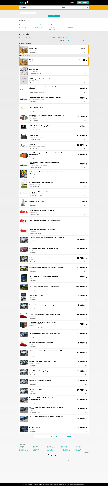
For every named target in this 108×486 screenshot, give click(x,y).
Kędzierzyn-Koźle (22, 450)
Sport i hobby (70, 460)
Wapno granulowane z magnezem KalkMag (41, 182)
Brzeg (34, 446)
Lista (84, 40)
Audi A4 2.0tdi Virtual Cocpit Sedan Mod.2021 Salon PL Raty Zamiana (46, 408)
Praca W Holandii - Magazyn (37, 107)
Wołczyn (77, 447)
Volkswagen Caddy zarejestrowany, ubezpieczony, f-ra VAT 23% (46, 351)
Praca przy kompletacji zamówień (38, 192)
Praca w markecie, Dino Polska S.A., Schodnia (42, 229)
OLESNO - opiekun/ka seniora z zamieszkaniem (42, 79)
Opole (20, 446)
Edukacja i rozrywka (62, 460)
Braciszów (78, 449)
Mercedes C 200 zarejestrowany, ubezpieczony (42, 361)
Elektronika (69, 27)
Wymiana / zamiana (23, 462)
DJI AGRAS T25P (33, 145)
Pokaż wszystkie (53, 29)
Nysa (20, 447)
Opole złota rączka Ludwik (36, 201)
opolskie (24, 444)
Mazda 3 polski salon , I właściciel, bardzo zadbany (43, 248)
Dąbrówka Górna (50, 447)
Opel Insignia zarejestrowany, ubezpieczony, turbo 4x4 (44, 333)
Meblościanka (33, 48)
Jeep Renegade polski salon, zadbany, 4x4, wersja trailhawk (46, 267)
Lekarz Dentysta (33, 69)
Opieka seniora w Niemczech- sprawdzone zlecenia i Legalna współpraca (46, 172)
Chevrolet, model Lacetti (36, 295)
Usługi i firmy (43, 460)
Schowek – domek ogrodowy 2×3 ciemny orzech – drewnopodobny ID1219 (43, 323)
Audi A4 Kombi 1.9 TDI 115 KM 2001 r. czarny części (43, 276)
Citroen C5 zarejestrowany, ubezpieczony (40, 371)
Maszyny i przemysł (52, 460)
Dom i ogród (37, 27)
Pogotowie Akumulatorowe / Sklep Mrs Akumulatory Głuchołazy (44, 163)
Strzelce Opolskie (64, 450)
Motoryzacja (22, 24)
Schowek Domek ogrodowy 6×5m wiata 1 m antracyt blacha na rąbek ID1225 (46, 153)
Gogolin (48, 449)
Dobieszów (78, 450)
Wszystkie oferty (22, 20)
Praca (68, 24)
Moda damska (38, 24)
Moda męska (36, 457)
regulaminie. (82, 484)
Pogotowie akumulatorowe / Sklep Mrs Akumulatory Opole (45, 97)
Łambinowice (50, 450)
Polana (34, 450)
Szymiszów (78, 446)
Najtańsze (70, 40)
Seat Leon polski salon (35, 389)
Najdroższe (75, 40)
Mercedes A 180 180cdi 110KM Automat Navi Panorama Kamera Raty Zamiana (45, 398)
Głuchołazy (35, 449)
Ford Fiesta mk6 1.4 (34, 427)
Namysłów (63, 447)
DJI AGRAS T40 (33, 135)
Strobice (21, 449)
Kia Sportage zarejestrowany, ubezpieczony (41, 258)
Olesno (48, 446)
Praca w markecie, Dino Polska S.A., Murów (41, 210)
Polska (20, 444)
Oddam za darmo (78, 460)
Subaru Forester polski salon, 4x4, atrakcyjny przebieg (44, 314)
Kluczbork (35, 447)
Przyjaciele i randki (33, 462)
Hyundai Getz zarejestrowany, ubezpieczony (41, 305)
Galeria (87, 40)
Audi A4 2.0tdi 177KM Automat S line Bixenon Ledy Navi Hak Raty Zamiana (46, 417)
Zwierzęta (53, 27)
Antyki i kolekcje (22, 460)
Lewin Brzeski (64, 446)
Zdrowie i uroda (22, 27)
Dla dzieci (43, 457)
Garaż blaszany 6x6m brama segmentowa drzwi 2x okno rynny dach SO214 (46, 115)
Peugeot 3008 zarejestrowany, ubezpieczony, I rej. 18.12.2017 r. (46, 238)
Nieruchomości (54, 24)
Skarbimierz (63, 449)
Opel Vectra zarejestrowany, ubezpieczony (41, 342)
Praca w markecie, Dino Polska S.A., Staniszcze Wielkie (44, 220)
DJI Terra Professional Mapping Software (40, 126)
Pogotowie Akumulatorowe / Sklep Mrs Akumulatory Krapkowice (44, 87)
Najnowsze (65, 40)
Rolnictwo (37, 460)
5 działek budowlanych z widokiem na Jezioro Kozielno (44, 286)
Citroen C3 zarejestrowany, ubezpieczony (40, 380)
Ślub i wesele (30, 460)
